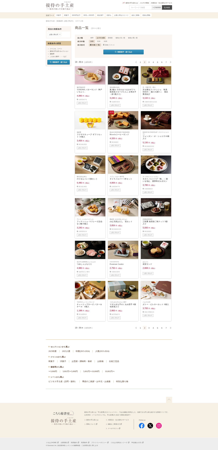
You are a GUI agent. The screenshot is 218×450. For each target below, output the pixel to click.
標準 (92, 38)
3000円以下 (76, 15)
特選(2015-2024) (83, 351)
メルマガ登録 (144, 3)
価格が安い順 (120, 38)
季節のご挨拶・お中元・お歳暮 (96, 381)
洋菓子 (63, 361)
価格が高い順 (133, 38)
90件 (105, 41)
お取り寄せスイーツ (121, 15)
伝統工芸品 (114, 361)
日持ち (109, 15)
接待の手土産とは (132, 3)
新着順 (110, 38)
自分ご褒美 (136, 15)
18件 (92, 41)
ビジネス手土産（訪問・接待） (62, 381)
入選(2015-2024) (102, 351)
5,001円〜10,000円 (91, 371)
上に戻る (169, 400)
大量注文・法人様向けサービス (161, 3)
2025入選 (66, 351)
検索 (168, 7)
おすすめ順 (101, 38)
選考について (90, 424)
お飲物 (100, 361)
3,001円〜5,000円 (70, 371)
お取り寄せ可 (53, 34)
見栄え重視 (146, 15)
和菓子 (51, 361)
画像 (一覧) (96, 45)
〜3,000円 (52, 371)
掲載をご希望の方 (114, 424)
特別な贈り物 (122, 381)
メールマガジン (113, 428)
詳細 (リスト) (109, 45)
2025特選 (52, 351)
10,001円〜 (110, 371)
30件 (99, 41)
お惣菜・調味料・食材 (82, 361)
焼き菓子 (100, 15)
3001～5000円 (89, 15)
